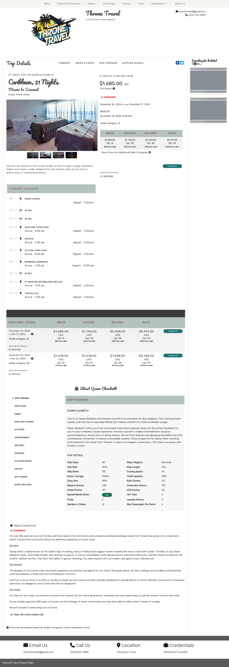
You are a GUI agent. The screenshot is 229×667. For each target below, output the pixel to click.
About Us (180, 3)
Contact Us (172, 166)
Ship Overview (108, 63)
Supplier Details (132, 63)
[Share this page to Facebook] (177, 63)
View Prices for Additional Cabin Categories (125, 152)
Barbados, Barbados (36, 262)
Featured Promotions (68, 3)
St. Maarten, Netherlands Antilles (43, 282)
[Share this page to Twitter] (182, 63)
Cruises (126, 3)
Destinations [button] (158, 3)
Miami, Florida (32, 199)
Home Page (109, 3)
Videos (91, 3)
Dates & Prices (85, 63)
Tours (141, 3)
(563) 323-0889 (79, 652)
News (47, 3)
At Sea (28, 210)
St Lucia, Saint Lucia (36, 250)
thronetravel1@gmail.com (192, 11)
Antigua (29, 239)
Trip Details (18, 63)
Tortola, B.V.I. (32, 293)
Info (107, 495)
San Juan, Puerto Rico (37, 227)
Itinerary (64, 63)
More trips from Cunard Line (28, 614)
